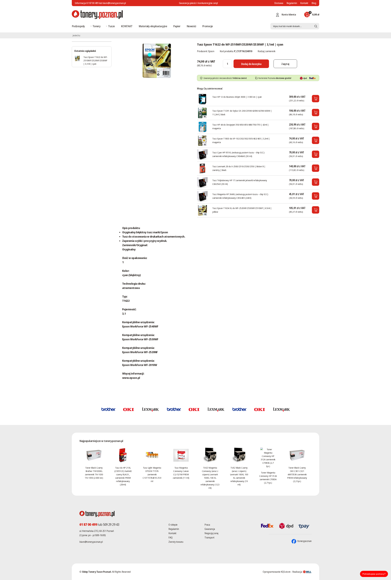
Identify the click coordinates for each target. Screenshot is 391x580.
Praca (207, 524)
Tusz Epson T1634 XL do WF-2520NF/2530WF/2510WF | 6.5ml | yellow (242, 210)
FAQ (170, 537)
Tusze (111, 26)
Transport (209, 537)
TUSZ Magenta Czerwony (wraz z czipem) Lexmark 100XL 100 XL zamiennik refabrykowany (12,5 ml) (210, 477)
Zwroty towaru (175, 541)
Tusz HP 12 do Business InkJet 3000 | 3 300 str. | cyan (237, 96)
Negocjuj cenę (211, 533)
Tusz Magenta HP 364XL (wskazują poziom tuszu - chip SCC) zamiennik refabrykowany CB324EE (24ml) (240, 196)
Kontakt (304, 3)
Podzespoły (78, 26)
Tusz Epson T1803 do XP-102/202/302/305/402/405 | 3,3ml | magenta (241, 140)
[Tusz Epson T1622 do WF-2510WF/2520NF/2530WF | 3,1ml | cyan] (156, 60)
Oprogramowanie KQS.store (276, 571)
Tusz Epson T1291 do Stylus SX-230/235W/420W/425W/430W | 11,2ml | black (242, 112)
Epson (211, 51)
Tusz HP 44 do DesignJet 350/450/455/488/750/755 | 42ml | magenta (240, 126)
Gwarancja (210, 529)
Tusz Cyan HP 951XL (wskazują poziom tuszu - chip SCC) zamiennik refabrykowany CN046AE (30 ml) (238, 154)
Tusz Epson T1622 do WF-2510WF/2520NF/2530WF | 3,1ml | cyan (95, 60)
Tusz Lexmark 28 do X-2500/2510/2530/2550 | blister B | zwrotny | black (238, 168)
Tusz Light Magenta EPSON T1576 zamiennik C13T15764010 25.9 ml (152, 474)
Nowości (191, 26)
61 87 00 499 (92, 3)
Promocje (207, 26)
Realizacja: (297, 571)
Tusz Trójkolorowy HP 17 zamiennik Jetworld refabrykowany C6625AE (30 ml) (239, 182)
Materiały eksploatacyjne (153, 26)
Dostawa (278, 3)
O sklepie (172, 524)
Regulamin (292, 3)
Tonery (97, 26)
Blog (314, 3)
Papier (177, 26)
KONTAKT (127, 26)
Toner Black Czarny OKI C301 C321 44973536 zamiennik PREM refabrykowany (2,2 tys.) (297, 474)
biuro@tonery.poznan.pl (91, 541)
